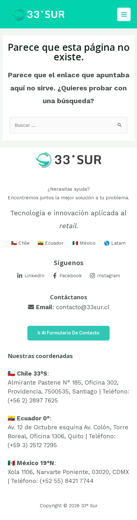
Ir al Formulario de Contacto (68, 332)
